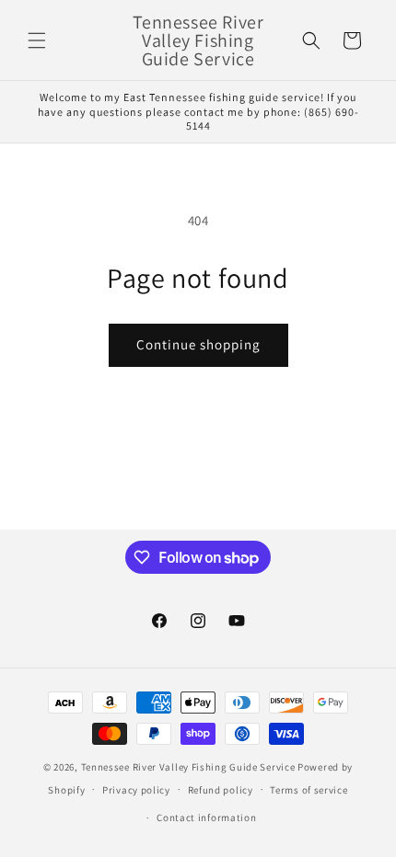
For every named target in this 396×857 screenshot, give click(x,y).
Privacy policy (136, 789)
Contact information (206, 817)
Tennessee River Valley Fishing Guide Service (188, 766)
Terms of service (308, 789)
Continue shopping (198, 344)
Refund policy (220, 789)
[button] (37, 40)
